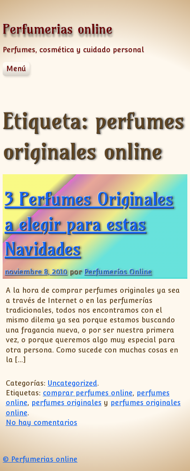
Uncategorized (72, 383)
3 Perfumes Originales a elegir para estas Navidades (88, 224)
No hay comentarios (41, 422)
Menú (16, 69)
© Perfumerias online (40, 459)
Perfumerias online (57, 29)
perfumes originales (66, 402)
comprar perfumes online (88, 393)
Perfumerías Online (118, 272)
